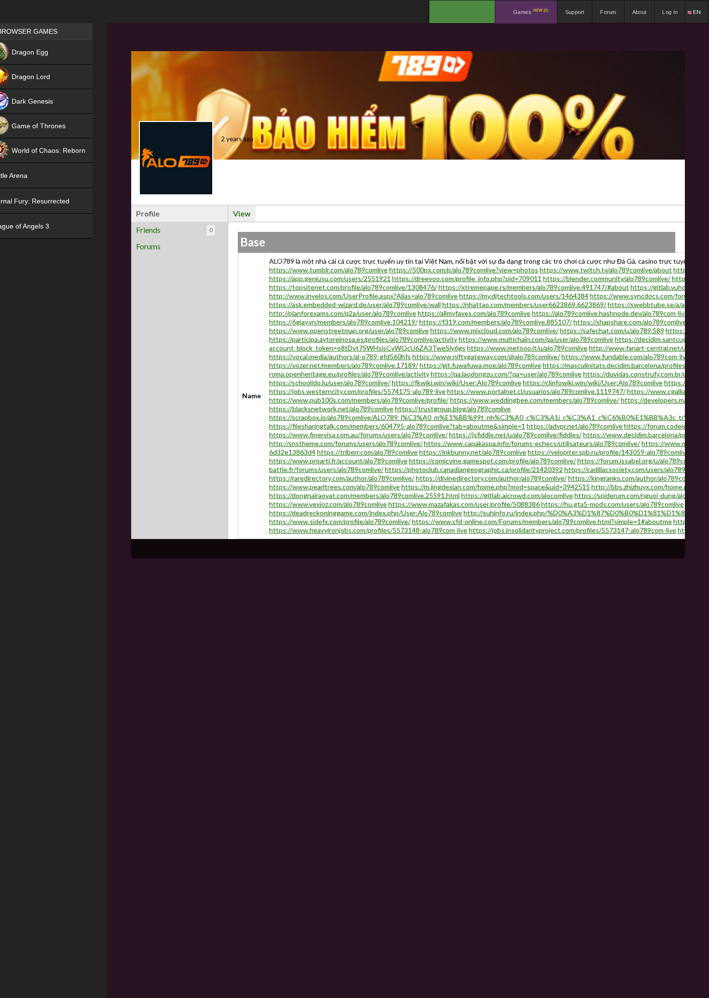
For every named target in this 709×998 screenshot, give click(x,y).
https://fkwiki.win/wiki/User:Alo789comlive (456, 382)
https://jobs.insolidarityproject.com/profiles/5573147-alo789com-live (572, 530)
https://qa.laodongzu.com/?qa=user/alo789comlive (506, 374)
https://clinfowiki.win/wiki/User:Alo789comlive (593, 382)
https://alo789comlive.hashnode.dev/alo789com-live (610, 313)
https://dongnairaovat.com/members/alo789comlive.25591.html (364, 495)
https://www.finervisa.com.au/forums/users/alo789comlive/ (358, 435)
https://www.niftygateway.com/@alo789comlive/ (486, 356)
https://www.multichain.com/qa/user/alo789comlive (536, 339)
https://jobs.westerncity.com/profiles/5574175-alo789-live (357, 391)
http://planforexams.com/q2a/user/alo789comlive (342, 313)
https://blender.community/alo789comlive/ (606, 278)
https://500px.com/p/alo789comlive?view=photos (463, 270)
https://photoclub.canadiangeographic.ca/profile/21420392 (474, 469)
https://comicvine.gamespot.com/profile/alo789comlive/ (492, 461)
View (242, 213)
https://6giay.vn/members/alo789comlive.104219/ (343, 322)
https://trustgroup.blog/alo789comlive (453, 409)
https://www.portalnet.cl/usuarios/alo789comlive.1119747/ (536, 391)
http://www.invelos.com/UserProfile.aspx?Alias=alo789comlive (363, 296)
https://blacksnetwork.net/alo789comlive (331, 409)
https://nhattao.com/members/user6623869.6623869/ (524, 304)
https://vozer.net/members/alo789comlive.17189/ (343, 365)
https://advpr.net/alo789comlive (575, 426)
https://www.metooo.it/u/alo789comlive (527, 348)
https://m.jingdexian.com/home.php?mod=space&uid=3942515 (495, 487)
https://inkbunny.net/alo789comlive (472, 452)
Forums (148, 246)
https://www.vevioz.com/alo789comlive (328, 504)
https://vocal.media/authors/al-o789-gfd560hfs (340, 356)
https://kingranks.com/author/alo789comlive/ (636, 478)
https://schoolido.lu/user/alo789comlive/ (329, 382)
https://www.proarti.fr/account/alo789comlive (338, 461)
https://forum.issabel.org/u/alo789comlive (640, 461)
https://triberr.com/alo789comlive (367, 452)
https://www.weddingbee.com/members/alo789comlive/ (534, 400)
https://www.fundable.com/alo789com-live (625, 356)
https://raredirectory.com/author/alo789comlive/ (341, 478)
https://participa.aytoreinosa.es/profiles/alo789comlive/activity (363, 339)
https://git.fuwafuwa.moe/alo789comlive (480, 365)
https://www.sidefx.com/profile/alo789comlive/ (339, 521)
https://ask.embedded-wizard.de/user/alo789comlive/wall (355, 304)
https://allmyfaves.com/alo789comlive (474, 313)
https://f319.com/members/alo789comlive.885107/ (495, 322)
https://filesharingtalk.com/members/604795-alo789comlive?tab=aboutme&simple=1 (397, 426)
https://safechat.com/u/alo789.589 (612, 330)
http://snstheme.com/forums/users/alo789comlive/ (346, 443)
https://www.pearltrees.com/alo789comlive (334, 487)
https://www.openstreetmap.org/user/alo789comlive (349, 330)
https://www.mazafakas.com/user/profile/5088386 (464, 504)
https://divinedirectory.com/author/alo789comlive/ (491, 478)
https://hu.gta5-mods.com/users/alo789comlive (612, 504)
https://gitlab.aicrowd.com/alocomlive (517, 495)
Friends (174, 229)
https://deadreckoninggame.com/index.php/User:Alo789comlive (365, 513)
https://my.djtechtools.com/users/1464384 (523, 296)
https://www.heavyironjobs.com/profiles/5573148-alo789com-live (368, 530)
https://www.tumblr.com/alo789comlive (328, 270)
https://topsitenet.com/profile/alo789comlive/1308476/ (353, 287)
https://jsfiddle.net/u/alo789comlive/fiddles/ (515, 435)
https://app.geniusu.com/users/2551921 (330, 278)
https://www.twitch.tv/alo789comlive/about (606, 270)
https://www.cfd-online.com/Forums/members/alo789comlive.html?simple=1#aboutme (542, 521)
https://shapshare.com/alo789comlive (629, 322)
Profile (148, 213)
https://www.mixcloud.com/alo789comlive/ (494, 330)
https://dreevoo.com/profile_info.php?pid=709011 (467, 278)
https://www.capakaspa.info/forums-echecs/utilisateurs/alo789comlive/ (532, 443)
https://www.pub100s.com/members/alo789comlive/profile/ (359, 400)
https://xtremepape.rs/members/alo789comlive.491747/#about (533, 287)
